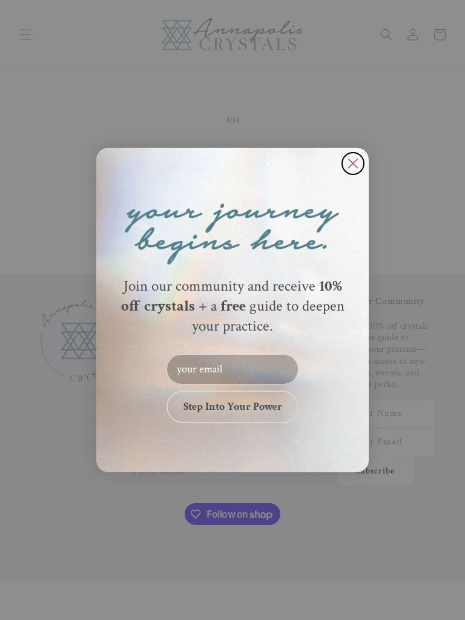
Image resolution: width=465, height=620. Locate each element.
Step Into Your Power (232, 407)
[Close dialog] (353, 163)
